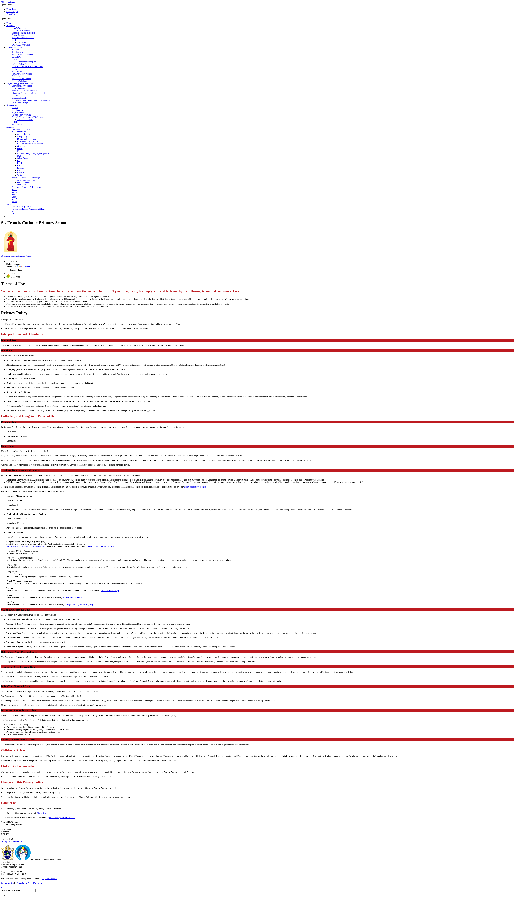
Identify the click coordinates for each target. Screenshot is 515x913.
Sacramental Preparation (22, 86)
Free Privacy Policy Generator (62, 817)
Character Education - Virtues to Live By (29, 93)
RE (18, 165)
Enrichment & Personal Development (27, 177)
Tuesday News (18, 52)
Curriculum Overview (21, 129)
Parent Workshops (19, 81)
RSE (19, 170)
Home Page (11, 9)
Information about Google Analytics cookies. (25, 546)
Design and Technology (27, 139)
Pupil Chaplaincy (19, 88)
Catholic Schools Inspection (23, 33)
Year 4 (14, 197)
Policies (15, 107)
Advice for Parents (25, 119)
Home (9, 23)
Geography (22, 146)
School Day (17, 57)
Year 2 (14, 192)
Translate (26, 266)
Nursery (15, 50)
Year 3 (14, 194)
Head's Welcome (19, 28)
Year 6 (14, 201)
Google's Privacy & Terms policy (79, 604)
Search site (5, 890)
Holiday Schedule (19, 64)
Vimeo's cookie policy (72, 597)
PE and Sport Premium (21, 115)
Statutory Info (12, 105)
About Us (10, 25)
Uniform (15, 69)
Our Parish (16, 95)
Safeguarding (17, 110)
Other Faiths (22, 158)
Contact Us (11, 216)
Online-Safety (18, 76)
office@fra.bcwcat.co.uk (11, 841)
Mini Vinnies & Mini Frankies (24, 91)
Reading (20, 168)
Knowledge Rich (19, 132)
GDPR (15, 122)
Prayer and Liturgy (20, 103)
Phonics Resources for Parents (30, 144)
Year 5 (14, 199)
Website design (7, 883)
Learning (10, 127)
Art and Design (23, 134)
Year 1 (14, 189)
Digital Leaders (23, 182)
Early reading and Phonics (28, 141)
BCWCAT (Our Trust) (21, 45)
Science (20, 173)
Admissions (17, 124)
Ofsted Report (12, 11)
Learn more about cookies (195, 487)
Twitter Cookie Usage (110, 590)
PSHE (20, 163)
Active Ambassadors (26, 180)
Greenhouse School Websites (29, 883)
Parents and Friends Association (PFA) (28, 209)
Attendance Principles (26, 62)
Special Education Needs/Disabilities (27, 117)
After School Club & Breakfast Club (27, 66)
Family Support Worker (22, 74)
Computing (22, 136)
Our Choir (21, 185)
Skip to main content (10, 2)
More (8, 204)
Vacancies (16, 211)
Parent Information (14, 47)
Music (19, 156)
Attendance (16, 59)
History (20, 148)
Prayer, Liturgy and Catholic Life (20, 83)
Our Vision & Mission (21, 30)
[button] (12, 18)
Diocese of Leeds (19, 98)
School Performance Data (23, 37)
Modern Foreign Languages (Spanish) (33, 153)
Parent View (11, 14)
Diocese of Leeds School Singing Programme (31, 100)
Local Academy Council (22, 206)
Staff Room (22, 42)
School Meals (17, 71)
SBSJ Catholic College (21, 78)
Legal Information (49, 878)
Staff (14, 40)
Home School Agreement (22, 54)
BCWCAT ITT (18, 214)
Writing (20, 175)
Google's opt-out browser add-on (100, 546)
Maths (19, 151)
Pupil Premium (18, 112)
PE (18, 160)
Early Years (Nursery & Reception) (26, 187)
